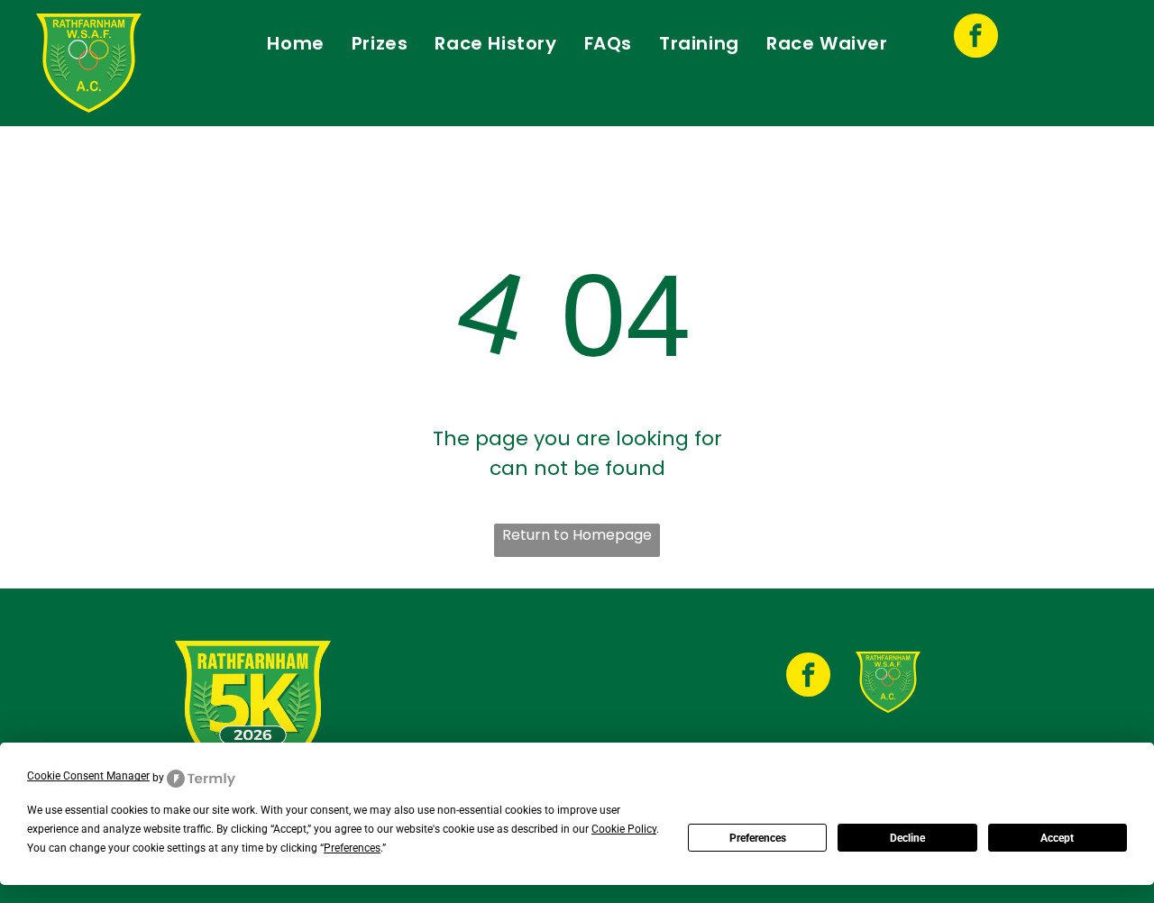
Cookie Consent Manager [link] (88, 776)
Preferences (757, 838)
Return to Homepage (577, 534)
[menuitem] (295, 43)
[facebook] (976, 38)
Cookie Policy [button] (623, 829)
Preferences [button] (352, 848)
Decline (907, 838)
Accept (1057, 838)
